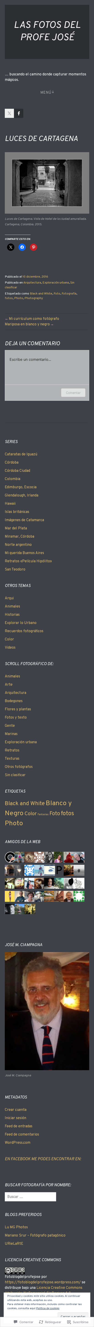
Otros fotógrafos (19, 767)
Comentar (73, 393)
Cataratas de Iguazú (21, 454)
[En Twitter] (9, 113)
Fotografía (69, 294)
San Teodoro (15, 569)
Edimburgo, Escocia (21, 487)
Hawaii (10, 504)
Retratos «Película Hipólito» (28, 561)
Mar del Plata (16, 528)
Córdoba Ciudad (17, 471)
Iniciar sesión (15, 1118)
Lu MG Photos (16, 1227)
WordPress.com (17, 1143)
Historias (12, 615)
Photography (33, 298)
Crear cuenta (15, 1110)
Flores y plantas (18, 709)
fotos (9, 298)
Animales (12, 606)
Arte (9, 684)
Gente (10, 726)
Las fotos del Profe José (47, 31)
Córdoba (11, 462)
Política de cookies (47, 1308)
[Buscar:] (30, 1197)
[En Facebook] (18, 113)
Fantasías (43, 814)
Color (9, 639)
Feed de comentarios (22, 1134)
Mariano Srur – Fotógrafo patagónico (35, 1235)
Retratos (12, 750)
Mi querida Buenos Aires (24, 553)
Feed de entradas (18, 1126)
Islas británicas (17, 512)
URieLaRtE (14, 1244)
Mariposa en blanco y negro (27, 324)
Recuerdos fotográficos (24, 631)
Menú (46, 92)
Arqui (9, 598)
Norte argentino (18, 545)
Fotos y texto (16, 717)
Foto (57, 294)
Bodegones (14, 701)
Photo (18, 298)
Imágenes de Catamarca (24, 520)
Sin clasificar (15, 775)
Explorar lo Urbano (21, 623)
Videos (10, 647)
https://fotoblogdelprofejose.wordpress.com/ (43, 1282)
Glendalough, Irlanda (21, 495)
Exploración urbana (55, 283)
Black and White (41, 294)
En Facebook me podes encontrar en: (43, 1159)
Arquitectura (32, 283)
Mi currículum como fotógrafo (34, 319)
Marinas (11, 734)
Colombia (12, 479)
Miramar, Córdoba (19, 536)
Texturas (12, 758)
